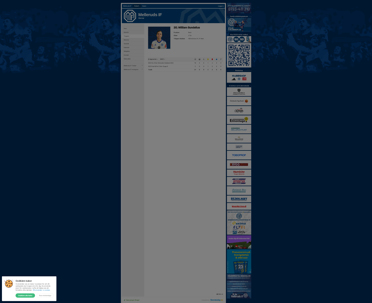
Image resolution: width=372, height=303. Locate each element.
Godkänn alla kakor (25, 295)
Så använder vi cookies (41, 290)
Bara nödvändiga (45, 295)
